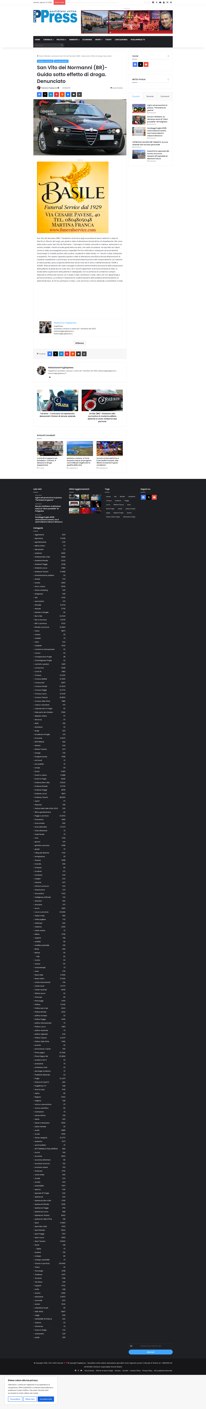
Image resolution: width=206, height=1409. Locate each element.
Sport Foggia (39, 1234)
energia (37, 753)
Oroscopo (38, 997)
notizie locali (39, 986)
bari (115, 496)
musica (37, 964)
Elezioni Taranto (41, 749)
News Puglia (110, 509)
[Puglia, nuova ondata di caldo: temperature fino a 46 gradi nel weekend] (85, 511)
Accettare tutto (46, 1399)
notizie (120, 509)
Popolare (136, 96)
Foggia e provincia (42, 816)
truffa (37, 1289)
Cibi (37, 956)
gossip (37, 849)
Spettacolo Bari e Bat (43, 1200)
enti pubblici (39, 764)
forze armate (40, 823)
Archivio (118, 1371)
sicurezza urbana (41, 1167)
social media (39, 1175)
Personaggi (39, 1001)
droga (37, 731)
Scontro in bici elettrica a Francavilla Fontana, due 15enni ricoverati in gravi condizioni (108, 461)
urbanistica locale (41, 1308)
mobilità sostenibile (42, 945)
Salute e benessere (42, 1123)
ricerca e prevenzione (43, 1104)
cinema (37, 634)
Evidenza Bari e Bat (42, 782)
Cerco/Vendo (121, 40)
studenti (38, 1252)
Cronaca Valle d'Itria (42, 701)
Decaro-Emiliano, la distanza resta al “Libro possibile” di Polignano (157, 119)
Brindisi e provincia (52, 56)
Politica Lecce (40, 1027)
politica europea (41, 1016)
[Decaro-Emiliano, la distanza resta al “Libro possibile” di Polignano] (138, 120)
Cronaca (47, 40)
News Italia (39, 975)
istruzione (38, 905)
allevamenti (39, 549)
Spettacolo (39, 1197)
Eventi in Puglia (40, 779)
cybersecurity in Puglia (43, 708)
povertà (38, 1045)
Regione (38, 1097)
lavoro (37, 908)
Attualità (38, 605)
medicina (38, 927)
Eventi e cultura (41, 775)
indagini (38, 879)
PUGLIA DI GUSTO (42, 1082)
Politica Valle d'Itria (42, 1041)
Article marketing (41, 590)
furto (36, 838)
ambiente (38, 553)
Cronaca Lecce (40, 694)
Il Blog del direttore (42, 853)
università (38, 1300)
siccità (37, 1152)
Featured (38, 805)
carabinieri (131, 496)
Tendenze (38, 1274)
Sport (98, 40)
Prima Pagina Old (41, 1056)
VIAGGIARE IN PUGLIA (43, 1319)
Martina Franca (119, 505)
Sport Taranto (40, 1241)
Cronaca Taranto (41, 697)
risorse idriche (40, 1115)
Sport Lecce (39, 1237)
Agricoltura (39, 538)
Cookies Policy (135, 1371)
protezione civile (41, 1067)
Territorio (38, 1278)
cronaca (109, 500)
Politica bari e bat (41, 1008)
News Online (39, 979)
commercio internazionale (44, 649)
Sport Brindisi (40, 1230)
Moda (37, 949)
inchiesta (38, 868)
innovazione (39, 893)
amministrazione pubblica (44, 575)
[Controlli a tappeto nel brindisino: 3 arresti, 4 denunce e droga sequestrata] (50, 448)
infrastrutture (40, 890)
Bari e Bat (38, 616)
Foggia (126, 500)
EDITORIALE (39, 742)
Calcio (37, 631)
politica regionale (41, 1034)
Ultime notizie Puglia (113, 517)
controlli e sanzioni (42, 664)
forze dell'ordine (41, 827)
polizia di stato (130, 509)
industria (38, 882)
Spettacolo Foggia (42, 1208)
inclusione (38, 875)
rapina (37, 1093)
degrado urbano (41, 716)
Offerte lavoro (40, 993)
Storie (37, 1245)
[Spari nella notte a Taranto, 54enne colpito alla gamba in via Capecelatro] (96, 511)
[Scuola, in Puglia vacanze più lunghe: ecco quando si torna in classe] (96, 497)
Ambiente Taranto (41, 572)
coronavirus (39, 668)
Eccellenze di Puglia (42, 734)
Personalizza (15, 1399)
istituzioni (38, 901)
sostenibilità (39, 1186)
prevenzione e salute (43, 1049)
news (37, 971)
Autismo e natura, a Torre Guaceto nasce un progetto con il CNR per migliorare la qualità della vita (79, 461)
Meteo (37, 934)
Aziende (38, 609)
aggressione (39, 535)
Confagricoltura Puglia (43, 657)
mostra (37, 960)
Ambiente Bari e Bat (42, 557)
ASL (36, 597)
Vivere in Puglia (40, 1330)
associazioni (39, 601)
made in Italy (40, 916)
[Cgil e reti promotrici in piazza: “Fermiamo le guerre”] (138, 108)
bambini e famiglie (42, 612)
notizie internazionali (42, 982)
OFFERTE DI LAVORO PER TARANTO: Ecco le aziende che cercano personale (150, 143)
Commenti (165, 96)
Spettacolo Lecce (41, 1212)
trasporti (38, 1286)
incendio (38, 864)
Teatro (37, 1267)
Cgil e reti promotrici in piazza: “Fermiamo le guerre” (157, 107)
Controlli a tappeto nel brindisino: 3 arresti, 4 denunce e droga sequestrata (47, 461)
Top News (38, 1282)
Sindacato (38, 1171)
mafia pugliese (40, 919)
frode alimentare (41, 831)
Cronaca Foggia (41, 690)
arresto (37, 583)
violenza (38, 1323)
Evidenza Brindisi (41, 786)
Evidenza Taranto (41, 797)
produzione (39, 1064)
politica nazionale (41, 1030)
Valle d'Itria (39, 1311)
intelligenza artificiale (43, 897)
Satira (38, 1249)
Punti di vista (40, 1089)
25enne (80, 343)
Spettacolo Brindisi (42, 1204)
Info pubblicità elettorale (163, 1371)
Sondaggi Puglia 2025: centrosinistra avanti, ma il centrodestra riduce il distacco (157, 132)
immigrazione (40, 856)
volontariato (39, 1334)
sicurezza (38, 1156)
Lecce (108, 505)
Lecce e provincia (41, 912)
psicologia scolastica (43, 1071)
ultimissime (39, 1297)
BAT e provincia (41, 623)
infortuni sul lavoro (42, 886)
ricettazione (39, 1112)
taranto (129, 513)
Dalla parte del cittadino (44, 712)
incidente (38, 871)
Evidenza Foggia (41, 790)
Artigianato (39, 594)
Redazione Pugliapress (49, 88)
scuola (37, 1134)
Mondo (37, 953)
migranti (38, 938)
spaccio (38, 1189)
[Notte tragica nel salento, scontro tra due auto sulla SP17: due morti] (74, 504)
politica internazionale (43, 1023)
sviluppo (38, 1256)
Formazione (39, 819)
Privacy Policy (147, 1371)
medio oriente (40, 930)
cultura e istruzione (42, 705)
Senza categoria (41, 1138)
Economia (87, 40)
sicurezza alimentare (43, 1160)
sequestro (38, 1141)
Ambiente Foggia (41, 564)
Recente (150, 96)
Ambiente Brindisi (41, 560)
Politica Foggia (40, 1019)
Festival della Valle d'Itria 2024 (46, 808)
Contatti (125, 1371)
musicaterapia (40, 967)
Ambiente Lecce (41, 568)
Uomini (37, 1304)
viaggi (37, 1315)
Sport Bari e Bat (41, 1226)
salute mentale (40, 1126)
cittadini (38, 638)
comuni (37, 653)
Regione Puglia (118, 513)
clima (37, 642)
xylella (37, 1337)
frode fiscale (39, 834)
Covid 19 (38, 671)
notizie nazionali (41, 990)
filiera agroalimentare (43, 812)
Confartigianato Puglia (43, 660)
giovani (37, 842)
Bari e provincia (41, 620)
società (37, 1182)
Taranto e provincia (42, 1263)
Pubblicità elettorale (42, 1075)
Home (37, 40)
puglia (108, 513)
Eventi (109, 40)
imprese (38, 860)
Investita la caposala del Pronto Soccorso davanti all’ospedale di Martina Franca (158, 155)
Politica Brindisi (40, 1012)
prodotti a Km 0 (41, 1060)
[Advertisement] (80, 302)
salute (37, 1119)
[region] (31, 1390)
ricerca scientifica (41, 1108)
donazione (39, 727)
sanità (37, 1130)
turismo (37, 1293)
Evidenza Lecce (41, 794)
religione (38, 1101)
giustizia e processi (42, 845)
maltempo (38, 923)
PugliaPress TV (138, 40)
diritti (37, 723)
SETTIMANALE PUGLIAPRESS (46, 1149)
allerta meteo (40, 546)
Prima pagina (40, 1052)
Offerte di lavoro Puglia (104, 1371)
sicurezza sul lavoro (42, 1163)
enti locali (38, 760)
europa (37, 768)
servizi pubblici (40, 1145)
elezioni (37, 745)
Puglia (37, 1078)
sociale (37, 1178)
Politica (60, 40)
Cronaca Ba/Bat (41, 679)
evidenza (118, 500)
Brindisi (122, 496)
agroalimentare (40, 542)
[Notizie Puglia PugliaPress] (55, 16)
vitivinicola (39, 1326)
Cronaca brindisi (61, 61)
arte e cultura (40, 586)
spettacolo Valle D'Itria (43, 1219)
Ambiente (73, 40)
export (37, 801)
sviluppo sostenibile (42, 1260)
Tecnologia (39, 1271)
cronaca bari (39, 683)
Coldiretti (38, 646)
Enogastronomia (41, 757)
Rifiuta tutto (30, 1399)
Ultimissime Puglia (129, 517)
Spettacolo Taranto (42, 1215)
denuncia (38, 720)
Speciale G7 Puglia (42, 1193)
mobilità (38, 942)
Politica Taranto (41, 1038)
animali (37, 579)
